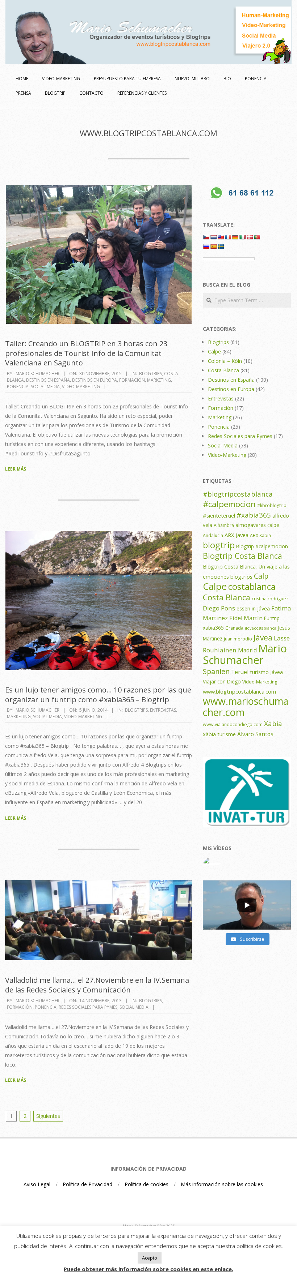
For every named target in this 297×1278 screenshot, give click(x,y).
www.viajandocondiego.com (233, 724)
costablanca (252, 586)
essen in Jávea (253, 608)
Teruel (239, 672)
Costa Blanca (223, 370)
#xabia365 (254, 515)
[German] (235, 237)
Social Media (45, 386)
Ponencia (256, 79)
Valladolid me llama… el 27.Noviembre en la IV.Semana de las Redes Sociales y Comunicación (97, 985)
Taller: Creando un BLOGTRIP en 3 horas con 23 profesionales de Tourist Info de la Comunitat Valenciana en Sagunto (86, 353)
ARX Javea (236, 535)
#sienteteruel (219, 515)
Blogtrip (55, 93)
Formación (132, 380)
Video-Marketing (259, 682)
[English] (220, 237)
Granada (234, 628)
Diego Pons (219, 608)
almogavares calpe (257, 525)
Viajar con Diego (222, 681)
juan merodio (238, 639)
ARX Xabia (260, 535)
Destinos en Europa (94, 380)
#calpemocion (229, 504)
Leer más (15, 469)
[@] (247, 866)
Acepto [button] (149, 1258)
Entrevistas (163, 710)
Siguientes (48, 1115)
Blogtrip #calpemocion (262, 546)
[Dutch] (213, 237)
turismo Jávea (266, 672)
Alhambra (224, 525)
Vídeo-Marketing (81, 386)
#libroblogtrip (271, 505)
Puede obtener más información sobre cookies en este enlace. (148, 1269)
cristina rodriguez (270, 599)
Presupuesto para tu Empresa (127, 79)
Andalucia (213, 535)
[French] (228, 237)
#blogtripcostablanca (238, 493)
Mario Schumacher (245, 654)
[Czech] (206, 237)
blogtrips (241, 576)
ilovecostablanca (260, 628)
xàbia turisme (219, 734)
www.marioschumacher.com (245, 706)
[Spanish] (213, 246)
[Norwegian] (249, 237)
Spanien (216, 671)
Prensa (23, 93)
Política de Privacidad (87, 1184)
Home (22, 79)
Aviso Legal (37, 1184)
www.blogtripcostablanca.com (239, 691)
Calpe (214, 351)
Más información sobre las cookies (222, 1184)
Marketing (159, 380)
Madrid (247, 650)
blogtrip (219, 545)
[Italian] (242, 237)
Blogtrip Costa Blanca (242, 555)
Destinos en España (48, 380)
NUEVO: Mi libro (192, 79)
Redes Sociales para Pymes (88, 1007)
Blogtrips (150, 373)
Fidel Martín (246, 618)
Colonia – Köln (225, 360)
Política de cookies (146, 1184)
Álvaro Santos (255, 734)
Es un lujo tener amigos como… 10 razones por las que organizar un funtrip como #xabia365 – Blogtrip (98, 694)
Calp (261, 576)
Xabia (273, 723)
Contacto (91, 93)
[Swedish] (220, 246)
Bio (227, 79)
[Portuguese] (257, 237)
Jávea (263, 637)
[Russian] (206, 246)
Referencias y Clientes (142, 93)
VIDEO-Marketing (61, 79)
